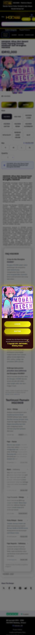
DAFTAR (17, 331)
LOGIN (18, 324)
